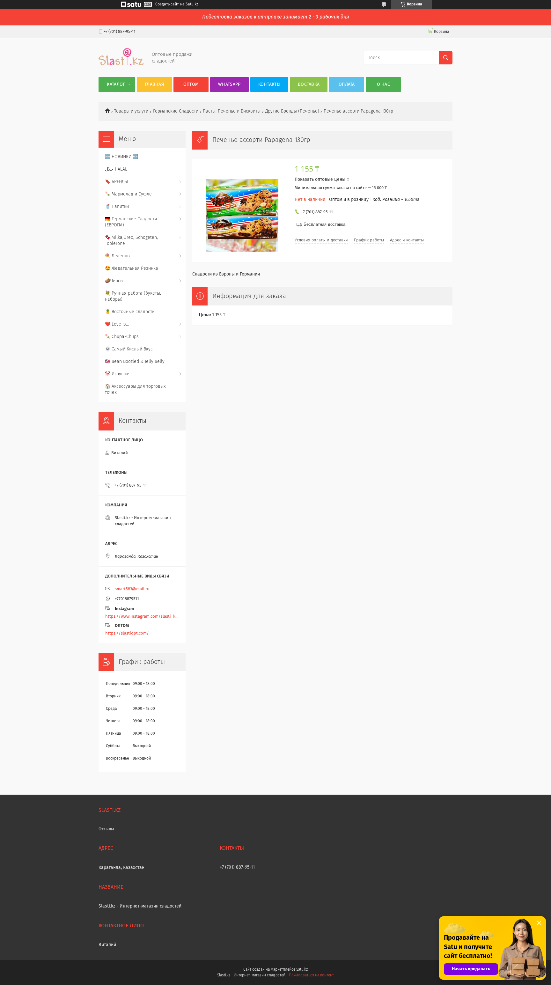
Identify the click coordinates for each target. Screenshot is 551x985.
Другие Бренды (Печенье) (292, 111)
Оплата (347, 84)
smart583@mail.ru (132, 589)
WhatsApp (229, 84)
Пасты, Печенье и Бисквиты (232, 111)
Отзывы (106, 829)
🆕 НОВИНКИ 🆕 (121, 157)
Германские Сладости (175, 111)
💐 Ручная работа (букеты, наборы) (133, 296)
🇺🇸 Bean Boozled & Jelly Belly (135, 361)
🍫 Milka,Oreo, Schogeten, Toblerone (131, 240)
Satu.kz (302, 970)
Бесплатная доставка (324, 224)
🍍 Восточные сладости (130, 312)
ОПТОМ (191, 84)
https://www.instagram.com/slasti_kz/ (142, 616)
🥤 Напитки (117, 206)
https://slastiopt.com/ (127, 633)
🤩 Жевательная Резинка (131, 268)
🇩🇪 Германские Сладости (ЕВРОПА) (131, 222)
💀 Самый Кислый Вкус (129, 349)
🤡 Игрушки (117, 374)
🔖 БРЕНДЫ (116, 182)
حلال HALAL (116, 169)
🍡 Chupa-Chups (122, 336)
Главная (154, 84)
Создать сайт (167, 4)
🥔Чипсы (114, 281)
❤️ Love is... (117, 324)
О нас (383, 84)
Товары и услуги (131, 111)
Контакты (269, 84)
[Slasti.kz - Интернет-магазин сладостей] (121, 64)
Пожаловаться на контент (311, 975)
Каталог (116, 84)
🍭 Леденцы (117, 256)
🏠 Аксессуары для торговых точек (135, 389)
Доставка (309, 84)
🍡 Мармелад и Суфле (128, 194)
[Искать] (445, 57)
